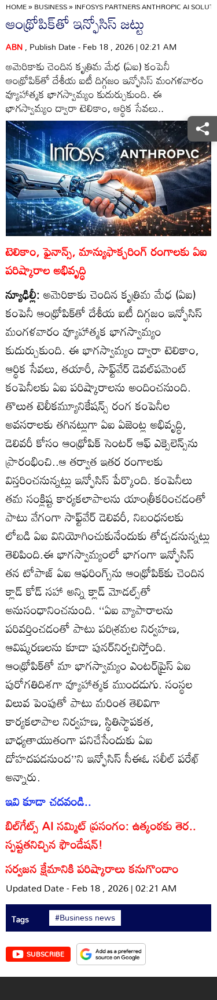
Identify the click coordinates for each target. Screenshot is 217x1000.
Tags (20, 919)
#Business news (85, 917)
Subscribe (45, 954)
